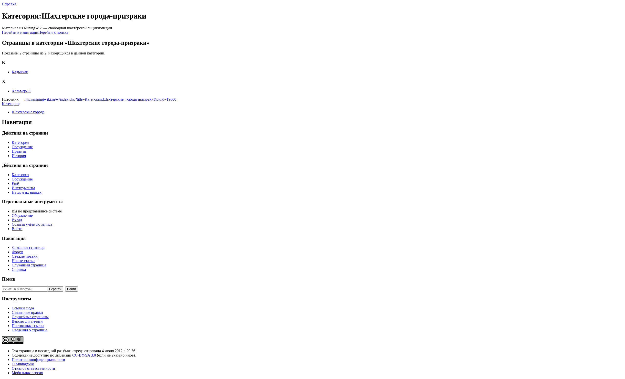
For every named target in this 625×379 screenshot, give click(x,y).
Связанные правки (27, 312)
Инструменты (23, 188)
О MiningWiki (23, 364)
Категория (10, 104)
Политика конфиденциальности (38, 360)
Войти (17, 229)
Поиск (8, 279)
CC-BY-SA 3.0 (84, 355)
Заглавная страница (28, 247)
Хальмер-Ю (21, 91)
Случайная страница (29, 265)
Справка (9, 4)
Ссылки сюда (23, 308)
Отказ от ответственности (33, 368)
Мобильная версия (27, 373)
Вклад (17, 220)
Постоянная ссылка (28, 326)
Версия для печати (27, 321)
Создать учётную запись (32, 224)
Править (19, 151)
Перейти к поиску (53, 32)
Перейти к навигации (20, 32)
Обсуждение (22, 147)
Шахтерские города (28, 112)
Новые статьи (23, 261)
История (19, 156)
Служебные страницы (30, 317)
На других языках (27, 192)
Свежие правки (25, 256)
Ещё (15, 183)
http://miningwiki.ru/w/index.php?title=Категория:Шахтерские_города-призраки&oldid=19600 (100, 99)
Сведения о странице (29, 330)
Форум (17, 252)
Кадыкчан (20, 72)
